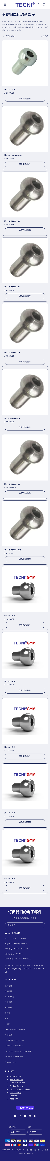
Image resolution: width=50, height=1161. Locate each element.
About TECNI (15, 1076)
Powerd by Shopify (18, 1150)
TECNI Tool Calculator (14, 1046)
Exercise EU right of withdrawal (18, 1051)
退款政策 (29, 1150)
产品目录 (8, 1035)
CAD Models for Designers (15, 1029)
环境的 (7, 1024)
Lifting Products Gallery (20, 1089)
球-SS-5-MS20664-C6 (12, 418)
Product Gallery (16, 1086)
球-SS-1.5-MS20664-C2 (13, 155)
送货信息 (8, 986)
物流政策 (22, 1153)
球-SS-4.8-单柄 (9, 89)
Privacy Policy (11, 1062)
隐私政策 (37, 1150)
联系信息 (30, 1153)
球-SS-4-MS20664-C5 (12, 352)
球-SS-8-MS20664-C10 (12, 550)
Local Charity (15, 1092)
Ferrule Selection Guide (15, 1040)
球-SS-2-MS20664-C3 (12, 221)
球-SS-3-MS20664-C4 (12, 287)
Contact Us (14, 1096)
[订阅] (42, 925)
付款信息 (8, 1002)
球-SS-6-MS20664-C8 (12, 484)
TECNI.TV (14, 1099)
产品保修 (8, 1008)
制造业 (7, 1013)
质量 (6, 1018)
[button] (5, 4)
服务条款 (45, 1150)
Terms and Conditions (14, 1057)
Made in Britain (16, 1079)
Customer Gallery (17, 1083)
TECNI (9, 1150)
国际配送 (8, 991)
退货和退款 (9, 997)
